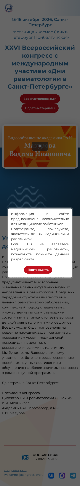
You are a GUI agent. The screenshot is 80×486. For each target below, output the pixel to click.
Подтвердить (38, 270)
